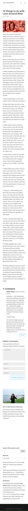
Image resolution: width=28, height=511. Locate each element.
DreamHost (8, 494)
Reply (22, 334)
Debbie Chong (10, 291)
